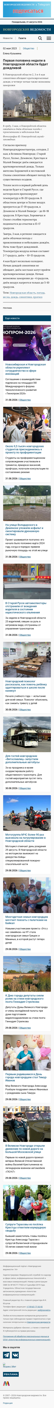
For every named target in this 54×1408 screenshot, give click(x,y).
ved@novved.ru (44, 1310)
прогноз (37, 296)
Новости (7, 38)
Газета (22, 38)
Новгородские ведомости (38, 1322)
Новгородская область (23, 292)
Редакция (8, 1403)
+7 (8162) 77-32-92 (35, 1307)
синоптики (25, 296)
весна (6, 296)
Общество (28, 48)
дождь (14, 296)
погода (41, 292)
